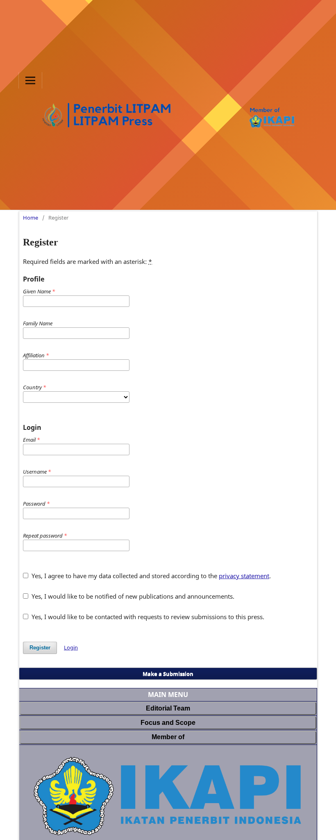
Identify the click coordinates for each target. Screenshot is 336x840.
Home (30, 217)
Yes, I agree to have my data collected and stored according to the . (150, 576)
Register (40, 648)
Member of (168, 736)
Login (71, 647)
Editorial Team (168, 708)
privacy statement (244, 576)
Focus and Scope (168, 722)
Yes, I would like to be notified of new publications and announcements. (132, 596)
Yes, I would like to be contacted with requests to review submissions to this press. (147, 617)
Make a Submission (168, 673)
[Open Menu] (30, 80)
